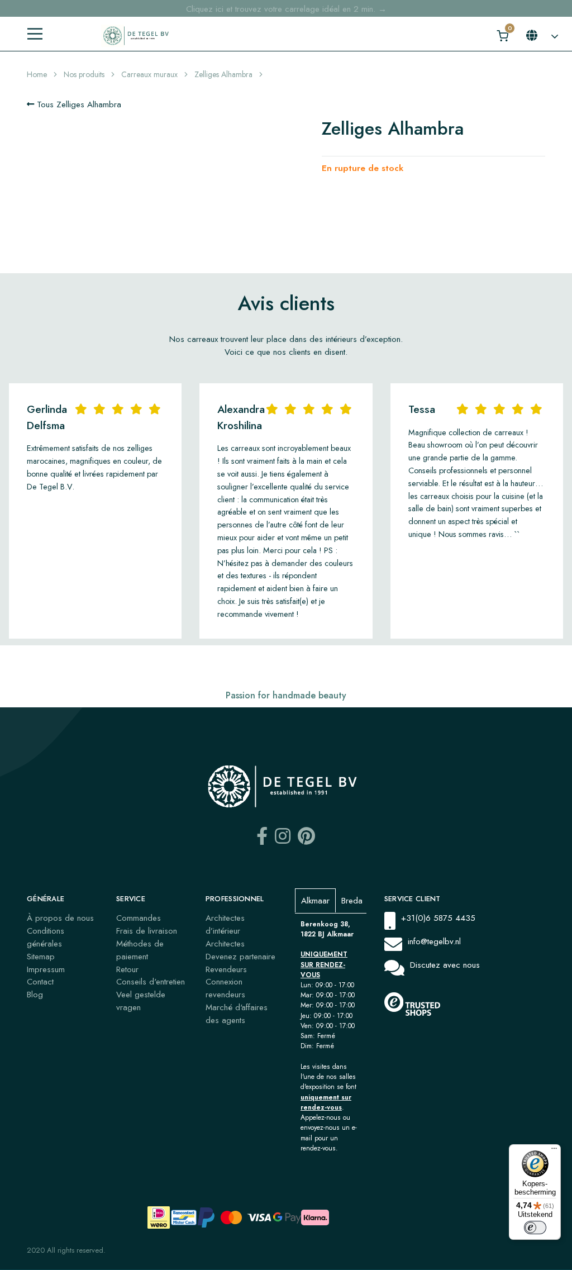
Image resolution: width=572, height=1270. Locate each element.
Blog (35, 994)
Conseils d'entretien (150, 982)
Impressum (46, 969)
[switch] (535, 1227)
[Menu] (554, 1151)
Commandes (138, 918)
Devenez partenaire (240, 956)
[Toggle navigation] (35, 34)
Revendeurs (226, 969)
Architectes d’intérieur (225, 924)
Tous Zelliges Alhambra (77, 104)
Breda (352, 901)
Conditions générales (45, 937)
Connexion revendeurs (225, 988)
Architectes (225, 944)
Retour (127, 969)
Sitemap (41, 956)
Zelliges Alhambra (223, 74)
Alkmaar (315, 901)
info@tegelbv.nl (434, 941)
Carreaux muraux (149, 74)
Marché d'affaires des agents (237, 1013)
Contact (40, 982)
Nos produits (84, 74)
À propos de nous (60, 918)
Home (37, 74)
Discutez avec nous (445, 965)
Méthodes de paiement (140, 950)
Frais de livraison (146, 931)
